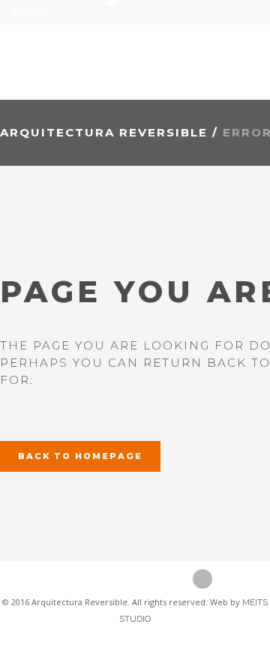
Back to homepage (80, 456)
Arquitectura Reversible (104, 132)
